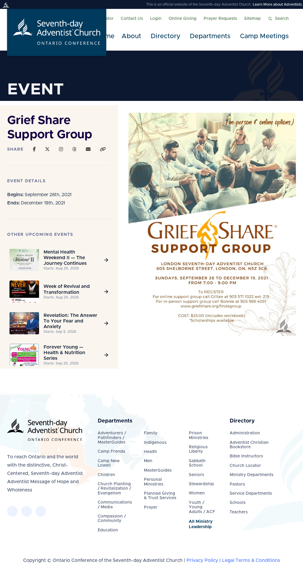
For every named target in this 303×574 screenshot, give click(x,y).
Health (150, 452)
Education (108, 530)
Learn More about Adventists (277, 4)
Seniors (196, 475)
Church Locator (245, 466)
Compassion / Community (112, 518)
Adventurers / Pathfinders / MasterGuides (112, 437)
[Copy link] (103, 149)
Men (148, 461)
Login (156, 19)
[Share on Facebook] (34, 149)
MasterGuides (158, 470)
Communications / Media (115, 504)
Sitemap (252, 19)
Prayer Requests (220, 19)
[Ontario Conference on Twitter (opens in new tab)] (26, 511)
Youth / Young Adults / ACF (202, 507)
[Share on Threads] (74, 149)
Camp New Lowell (109, 463)
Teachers (239, 512)
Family (150, 433)
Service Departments (251, 493)
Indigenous (155, 443)
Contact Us (132, 19)
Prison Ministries (198, 435)
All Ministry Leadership (200, 524)
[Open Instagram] (61, 149)
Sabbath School (197, 463)
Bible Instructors (246, 456)
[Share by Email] (88, 149)
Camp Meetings (264, 36)
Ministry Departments (251, 475)
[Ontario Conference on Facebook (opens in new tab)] (12, 511)
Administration (245, 433)
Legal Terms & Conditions (251, 560)
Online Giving (182, 19)
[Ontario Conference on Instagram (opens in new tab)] (41, 511)
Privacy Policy (202, 560)
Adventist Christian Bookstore (249, 445)
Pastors (237, 484)
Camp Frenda (111, 451)
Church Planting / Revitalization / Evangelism (114, 488)
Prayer (150, 507)
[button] (133, 36)
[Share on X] (47, 149)
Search (282, 19)
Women (197, 493)
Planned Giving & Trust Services (160, 495)
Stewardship (201, 484)
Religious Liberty (198, 449)
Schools (238, 503)
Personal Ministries (153, 482)
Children (106, 475)
